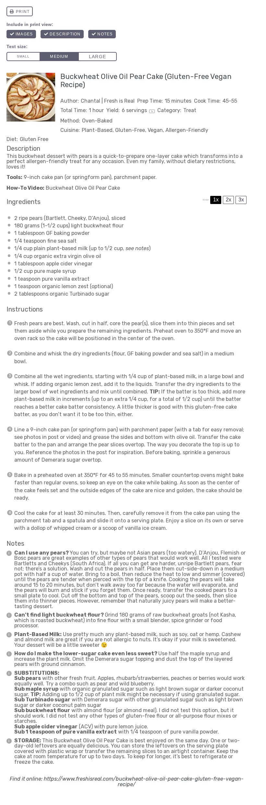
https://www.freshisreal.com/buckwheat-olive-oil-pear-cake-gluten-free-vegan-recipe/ (144, 781)
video (72, 437)
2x (228, 199)
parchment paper (134, 177)
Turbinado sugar (89, 294)
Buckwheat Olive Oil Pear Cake (83, 188)
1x (216, 199)
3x (241, 199)
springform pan (91, 177)
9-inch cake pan (43, 177)
